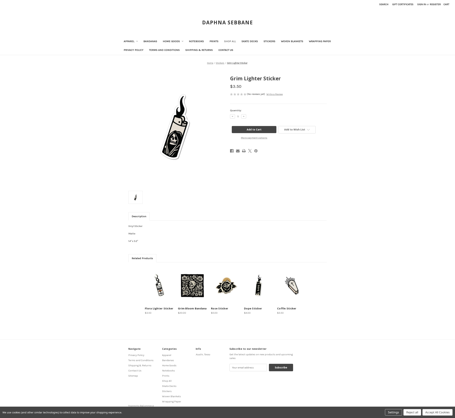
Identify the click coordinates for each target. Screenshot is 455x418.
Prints (214, 41)
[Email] (238, 150)
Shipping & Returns (199, 50)
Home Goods (171, 41)
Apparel (129, 41)
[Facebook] (232, 150)
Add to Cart (160, 288)
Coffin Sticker (286, 308)
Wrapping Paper (320, 41)
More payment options (254, 137)
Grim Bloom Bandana (192, 308)
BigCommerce (147, 405)
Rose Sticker (219, 308)
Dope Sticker (253, 308)
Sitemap (133, 375)
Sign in (421, 4)
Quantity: (236, 110)
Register (435, 4)
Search (383, 4)
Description (139, 216)
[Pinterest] (256, 150)
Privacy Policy (133, 50)
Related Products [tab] (142, 258)
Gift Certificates (402, 4)
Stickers (269, 41)
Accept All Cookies (437, 412)
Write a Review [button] (274, 94)
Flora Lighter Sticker (159, 308)
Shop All (230, 41)
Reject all (412, 412)
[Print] (244, 150)
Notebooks (196, 41)
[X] (250, 150)
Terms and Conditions (164, 50)
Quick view (159, 282)
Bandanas (150, 41)
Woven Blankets (292, 41)
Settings (393, 412)
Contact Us (225, 50)
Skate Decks (250, 41)
